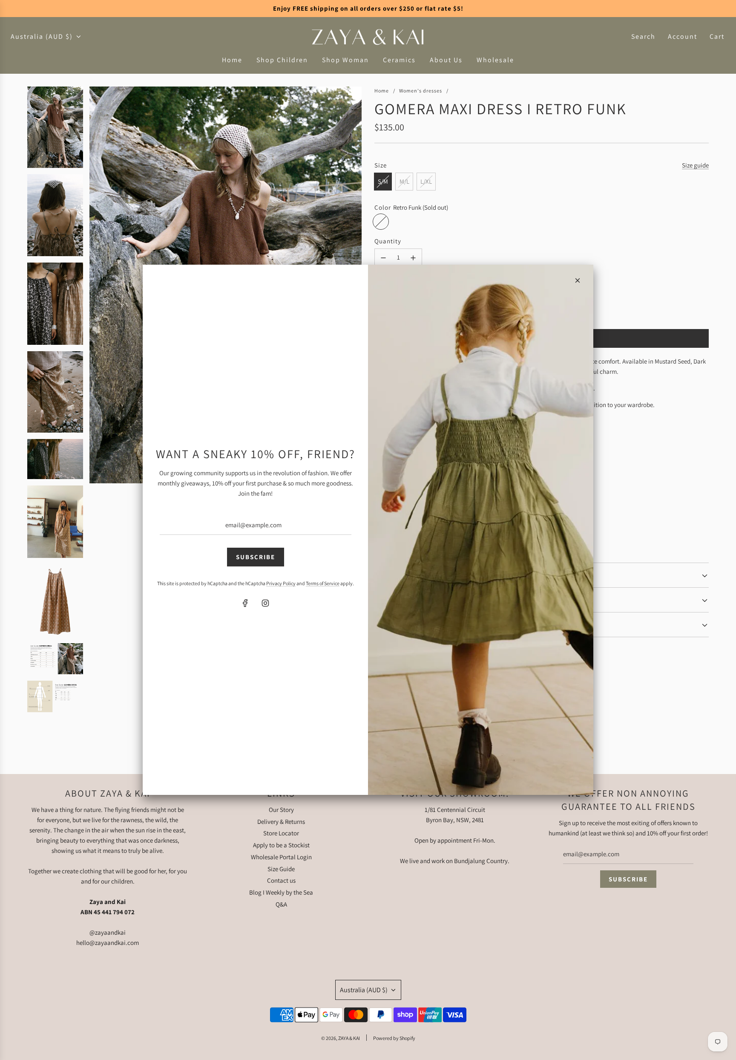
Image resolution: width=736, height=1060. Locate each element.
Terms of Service (322, 583)
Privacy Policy (281, 583)
